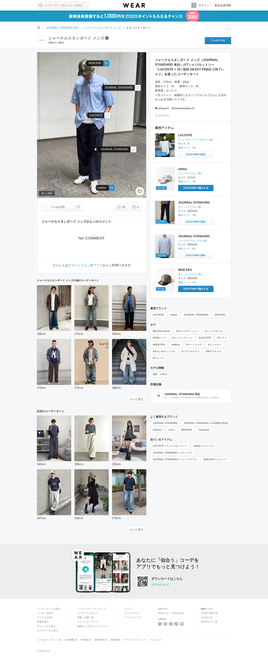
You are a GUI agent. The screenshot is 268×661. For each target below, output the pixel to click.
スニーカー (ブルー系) (189, 173)
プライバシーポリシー (135, 640)
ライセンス (155, 640)
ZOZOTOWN (207, 613)
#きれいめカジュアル (164, 351)
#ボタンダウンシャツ (187, 331)
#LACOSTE (205, 337)
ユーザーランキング (87, 613)
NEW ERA (185, 269)
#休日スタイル (213, 351)
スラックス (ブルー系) (189, 207)
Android (176, 613)
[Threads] (171, 624)
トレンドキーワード (87, 621)
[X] (160, 624)
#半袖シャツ (159, 337)
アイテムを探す (45, 617)
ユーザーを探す (45, 613)
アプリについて (160, 584)
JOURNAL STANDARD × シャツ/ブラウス (175, 459)
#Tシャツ (222, 337)
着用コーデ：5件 (187, 147)
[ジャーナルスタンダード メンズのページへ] (41, 40)
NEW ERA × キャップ (214, 459)
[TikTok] (176, 624)
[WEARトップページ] (38, 27)
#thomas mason (161, 331)
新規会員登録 (223, 5)
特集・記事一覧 (85, 617)
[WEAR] (134, 5)
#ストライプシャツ (182, 337)
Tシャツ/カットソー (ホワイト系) (195, 139)
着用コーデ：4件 (187, 282)
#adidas (175, 344)
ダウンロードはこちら (167, 578)
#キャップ (158, 358)
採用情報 (99, 639)
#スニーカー (214, 344)
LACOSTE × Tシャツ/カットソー (170, 446)
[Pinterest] (182, 624)
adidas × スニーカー (204, 446)
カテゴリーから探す (47, 630)
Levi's (172, 429)
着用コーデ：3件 (187, 181)
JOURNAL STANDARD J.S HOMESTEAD (206, 423)
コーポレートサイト (47, 639)
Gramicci (157, 429)
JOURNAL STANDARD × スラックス (172, 452)
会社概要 (69, 639)
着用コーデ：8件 (187, 248)
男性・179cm (160, 374)
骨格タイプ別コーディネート (92, 626)
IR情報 (84, 639)
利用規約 (115, 640)
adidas (182, 169)
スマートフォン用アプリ (85, 265)
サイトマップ (132, 613)
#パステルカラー (191, 351)
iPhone (162, 613)
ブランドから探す (46, 626)
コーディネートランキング (91, 608)
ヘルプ (128, 608)
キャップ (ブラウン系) (189, 274)
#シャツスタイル (214, 331)
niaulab (205, 617)
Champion (203, 429)
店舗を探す (43, 621)
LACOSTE (185, 135)
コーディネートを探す (48, 608)
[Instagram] (165, 624)
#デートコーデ (194, 344)
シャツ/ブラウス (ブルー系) (192, 240)
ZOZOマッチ (207, 621)
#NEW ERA (159, 344)
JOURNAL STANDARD (194, 202)
